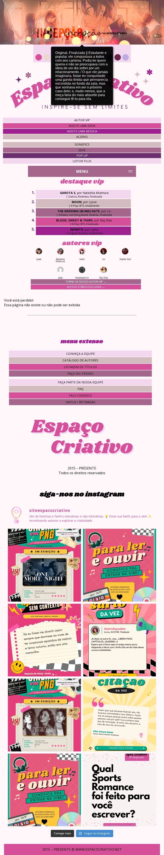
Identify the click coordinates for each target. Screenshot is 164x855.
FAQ (80, 389)
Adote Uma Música (82, 131)
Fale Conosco (80, 395)
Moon (77, 202)
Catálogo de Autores (80, 360)
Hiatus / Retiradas (80, 402)
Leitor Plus (82, 161)
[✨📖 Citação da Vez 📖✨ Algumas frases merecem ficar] (119, 715)
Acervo (82, 137)
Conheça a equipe (80, 354)
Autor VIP (82, 120)
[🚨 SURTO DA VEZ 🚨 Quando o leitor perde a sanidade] (119, 640)
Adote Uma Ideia (82, 126)
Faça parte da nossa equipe (80, 382)
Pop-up (82, 155)
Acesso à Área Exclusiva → (86, 287)
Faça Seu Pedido (80, 373)
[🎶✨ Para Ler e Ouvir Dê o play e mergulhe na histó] (119, 565)
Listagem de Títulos (80, 367)
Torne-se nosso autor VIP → (86, 281)
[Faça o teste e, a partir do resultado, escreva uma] (119, 790)
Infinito (76, 229)
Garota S (67, 193)
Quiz (82, 150)
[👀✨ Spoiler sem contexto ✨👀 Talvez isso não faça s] (44, 640)
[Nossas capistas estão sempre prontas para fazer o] (44, 565)
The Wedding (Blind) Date (78, 211)
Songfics (82, 144)
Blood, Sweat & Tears (74, 220)
